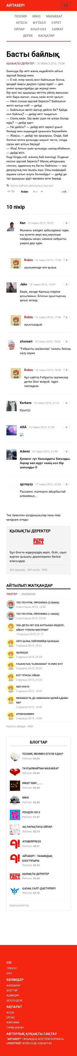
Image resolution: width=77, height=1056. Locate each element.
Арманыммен (25, 714)
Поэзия (21, 16)
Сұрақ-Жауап (15, 1027)
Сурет (56, 22)
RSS (44, 569)
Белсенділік (14, 1000)
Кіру (9, 973)
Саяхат (58, 29)
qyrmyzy (26, 484)
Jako (23, 284)
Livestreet (14, 1043)
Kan (22, 223)
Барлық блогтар (19, 905)
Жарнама (12, 1022)
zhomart (26, 341)
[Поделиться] (41, 191)
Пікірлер (11, 594)
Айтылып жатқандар (29, 585)
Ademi (25, 451)
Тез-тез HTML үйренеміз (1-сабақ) (37, 614)
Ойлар (19, 29)
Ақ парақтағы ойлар (37, 826)
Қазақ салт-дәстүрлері (39, 888)
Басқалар (46, 35)
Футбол (39, 22)
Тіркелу (11, 968)
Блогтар (12, 990)
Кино (36, 16)
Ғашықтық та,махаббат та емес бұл (39, 664)
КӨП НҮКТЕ (22, 686)
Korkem (25, 403)
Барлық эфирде (16, 726)
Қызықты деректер (20, 63)
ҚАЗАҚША (22, 652)
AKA (23, 427)
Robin (24, 191)
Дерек (28, 35)
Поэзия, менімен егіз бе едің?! (42, 753)
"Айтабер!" (13, 1039)
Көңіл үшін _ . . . (32, 783)
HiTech (21, 22)
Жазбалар (29, 594)
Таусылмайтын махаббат (40, 768)
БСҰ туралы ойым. (28, 675)
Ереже (10, 1017)
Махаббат (54, 16)
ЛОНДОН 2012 (31, 812)
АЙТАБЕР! (15, 5)
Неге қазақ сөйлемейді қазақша (37, 641)
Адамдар (12, 995)
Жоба (10, 1012)
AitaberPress (31, 841)
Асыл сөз (38, 29)
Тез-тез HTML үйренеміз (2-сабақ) (37, 602)
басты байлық (19, 185)
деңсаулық (35, 185)
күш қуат (48, 185)
